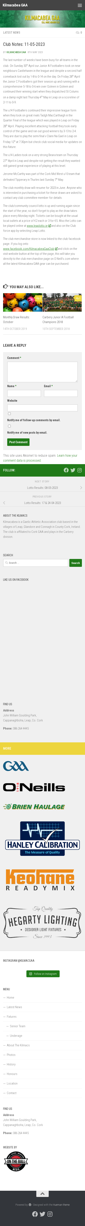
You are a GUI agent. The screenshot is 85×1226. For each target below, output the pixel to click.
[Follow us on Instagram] (79, 470)
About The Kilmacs (18, 1045)
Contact (12, 1093)
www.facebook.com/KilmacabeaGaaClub (28, 249)
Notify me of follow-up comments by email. (33, 420)
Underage (16, 1036)
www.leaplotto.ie (37, 226)
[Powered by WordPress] (29, 1204)
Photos (11, 1055)
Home (10, 997)
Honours (12, 1074)
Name (11, 386)
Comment (14, 358)
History (11, 1064)
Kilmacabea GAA (15, 5)
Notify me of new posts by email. (27, 432)
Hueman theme (61, 1204)
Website (12, 400)
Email (48, 386)
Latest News (11, 32)
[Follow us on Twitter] (72, 470)
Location (12, 1083)
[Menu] (80, 5)
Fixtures (12, 1017)
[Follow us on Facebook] (66, 470)
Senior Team (17, 1026)
